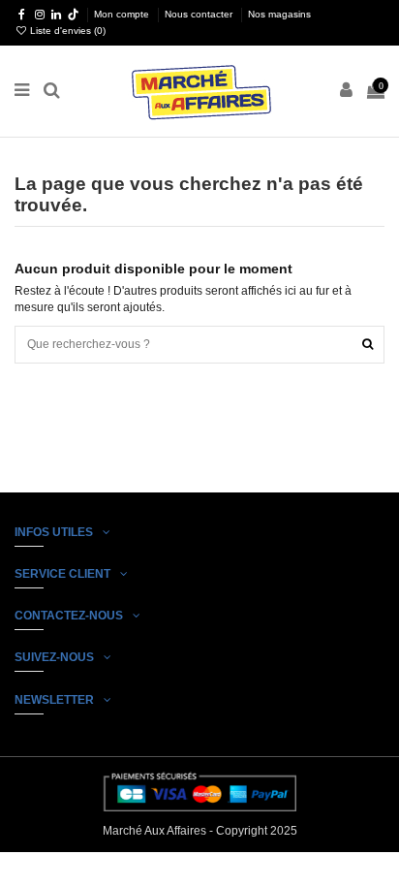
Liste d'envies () (66, 30)
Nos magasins (279, 14)
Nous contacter (200, 14)
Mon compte (123, 14)
